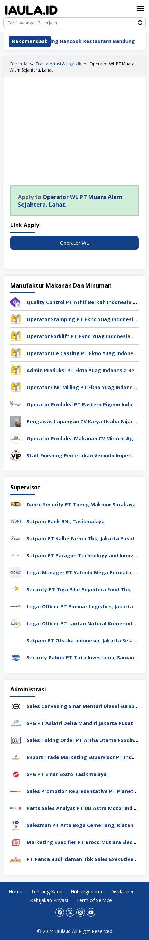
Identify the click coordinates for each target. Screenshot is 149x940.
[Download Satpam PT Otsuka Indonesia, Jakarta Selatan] (15, 640)
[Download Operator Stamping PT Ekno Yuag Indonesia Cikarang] (15, 318)
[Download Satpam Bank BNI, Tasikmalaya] (15, 520)
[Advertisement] (74, 132)
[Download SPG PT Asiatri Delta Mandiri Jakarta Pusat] (15, 722)
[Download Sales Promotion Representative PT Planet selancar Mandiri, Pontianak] (15, 790)
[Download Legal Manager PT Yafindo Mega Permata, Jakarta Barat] (15, 571)
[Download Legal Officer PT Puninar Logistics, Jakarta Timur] (15, 605)
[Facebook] (59, 912)
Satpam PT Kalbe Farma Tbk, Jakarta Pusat (81, 538)
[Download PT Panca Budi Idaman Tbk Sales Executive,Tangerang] (15, 858)
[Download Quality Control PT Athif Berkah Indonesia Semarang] (15, 301)
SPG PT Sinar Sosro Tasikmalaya (67, 774)
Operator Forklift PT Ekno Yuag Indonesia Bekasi (87, 336)
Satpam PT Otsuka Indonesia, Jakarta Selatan (84, 640)
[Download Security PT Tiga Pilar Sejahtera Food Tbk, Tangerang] (15, 588)
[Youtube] (91, 912)
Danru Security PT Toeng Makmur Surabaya (81, 504)
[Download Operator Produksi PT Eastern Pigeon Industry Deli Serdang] (15, 403)
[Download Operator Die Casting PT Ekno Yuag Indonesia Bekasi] (15, 352)
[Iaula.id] (31, 10)
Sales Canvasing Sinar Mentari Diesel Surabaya (85, 706)
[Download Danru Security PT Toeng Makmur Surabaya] (15, 503)
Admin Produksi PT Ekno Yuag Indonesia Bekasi (86, 370)
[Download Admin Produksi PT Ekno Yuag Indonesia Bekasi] (15, 369)
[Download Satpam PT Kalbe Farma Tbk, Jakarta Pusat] (15, 537)
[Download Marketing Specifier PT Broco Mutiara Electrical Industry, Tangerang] (15, 841)
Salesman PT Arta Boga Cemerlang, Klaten (80, 825)
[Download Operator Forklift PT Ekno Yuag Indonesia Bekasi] (15, 335)
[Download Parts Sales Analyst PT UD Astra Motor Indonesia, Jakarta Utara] (15, 807)
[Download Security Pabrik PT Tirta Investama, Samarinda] (15, 657)
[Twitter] (70, 912)
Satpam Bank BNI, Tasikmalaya (66, 521)
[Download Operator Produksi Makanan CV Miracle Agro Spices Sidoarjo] (15, 437)
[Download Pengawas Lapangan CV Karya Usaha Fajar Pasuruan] (15, 420)
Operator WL (74, 243)
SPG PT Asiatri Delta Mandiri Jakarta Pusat (80, 723)
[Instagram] (80, 912)
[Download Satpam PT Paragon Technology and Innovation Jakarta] (15, 554)
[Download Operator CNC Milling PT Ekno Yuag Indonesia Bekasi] (15, 386)
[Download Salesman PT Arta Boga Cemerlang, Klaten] (15, 824)
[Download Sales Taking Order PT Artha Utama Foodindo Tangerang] (15, 739)
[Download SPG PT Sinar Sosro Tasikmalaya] (15, 773)
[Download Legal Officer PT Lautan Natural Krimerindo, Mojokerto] (15, 622)
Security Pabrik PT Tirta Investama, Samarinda (85, 657)
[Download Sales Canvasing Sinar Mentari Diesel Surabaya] (15, 705)
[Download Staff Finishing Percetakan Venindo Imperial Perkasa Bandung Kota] (15, 454)
